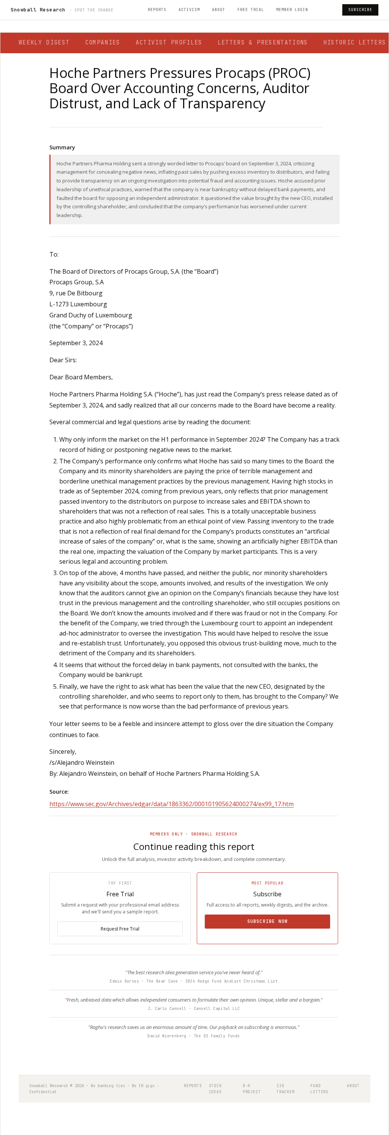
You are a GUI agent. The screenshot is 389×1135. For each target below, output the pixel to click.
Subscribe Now (267, 921)
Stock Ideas (215, 1088)
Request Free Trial (120, 929)
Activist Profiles (169, 42)
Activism (189, 9)
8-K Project (252, 1088)
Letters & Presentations (263, 42)
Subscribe (360, 9)
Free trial (250, 9)
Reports (157, 9)
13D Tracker (286, 1088)
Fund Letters (319, 1088)
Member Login (292, 9)
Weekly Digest (44, 42)
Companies (102, 42)
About (218, 9)
